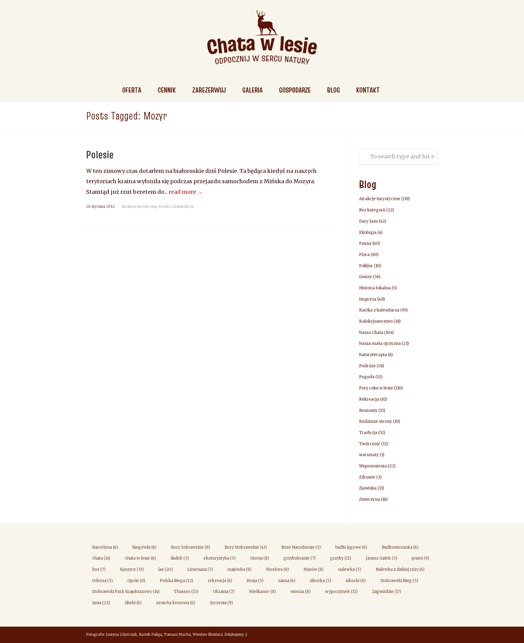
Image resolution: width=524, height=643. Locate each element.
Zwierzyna (369, 499)
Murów (314, 569)
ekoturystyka (219, 558)
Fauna (365, 243)
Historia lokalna (375, 288)
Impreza (367, 299)
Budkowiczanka (400, 547)
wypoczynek (341, 591)
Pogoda (367, 376)
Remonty (368, 410)
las (165, 569)
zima (101, 602)
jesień (420, 558)
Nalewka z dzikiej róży (400, 569)
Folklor (366, 265)
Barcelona (105, 547)
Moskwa (277, 569)
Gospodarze (295, 90)
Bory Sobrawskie (190, 547)
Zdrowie (367, 477)
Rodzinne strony (375, 421)
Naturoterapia (373, 354)
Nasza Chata (371, 332)
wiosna (301, 591)
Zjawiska (368, 488)
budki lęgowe (351, 547)
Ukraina (223, 591)
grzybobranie (300, 558)
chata (101, 558)
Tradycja (368, 432)
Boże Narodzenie (301, 547)
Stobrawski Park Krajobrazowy (126, 591)
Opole (136, 580)
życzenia (221, 602)
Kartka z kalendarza (176, 206)
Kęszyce (132, 569)
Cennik (167, 90)
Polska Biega (176, 580)
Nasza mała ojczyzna (380, 343)
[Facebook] (432, 635)
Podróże (367, 366)
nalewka (349, 569)
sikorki (356, 580)
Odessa (102, 580)
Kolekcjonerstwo (376, 321)
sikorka (320, 580)
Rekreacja (369, 399)
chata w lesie (140, 558)
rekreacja (220, 580)
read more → (186, 191)
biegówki (144, 547)
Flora (364, 254)
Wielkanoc (262, 591)
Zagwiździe (386, 591)
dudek (179, 558)
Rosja (255, 580)
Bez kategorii (372, 210)
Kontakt (368, 90)
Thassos (186, 591)
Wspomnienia (373, 466)
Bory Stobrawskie (246, 547)
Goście (365, 276)
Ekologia (368, 232)
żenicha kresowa (175, 602)
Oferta (131, 90)
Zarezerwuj (209, 90)
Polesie (100, 154)
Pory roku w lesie (376, 388)
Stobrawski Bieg (399, 580)
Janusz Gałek (381, 558)
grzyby (340, 558)
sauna (286, 580)
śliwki (133, 602)
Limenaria (200, 569)
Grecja (259, 558)
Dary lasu (368, 221)
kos (99, 569)
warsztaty (369, 454)
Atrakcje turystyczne (139, 206)
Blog (333, 90)
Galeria (252, 90)
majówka (239, 569)
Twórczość (369, 443)
